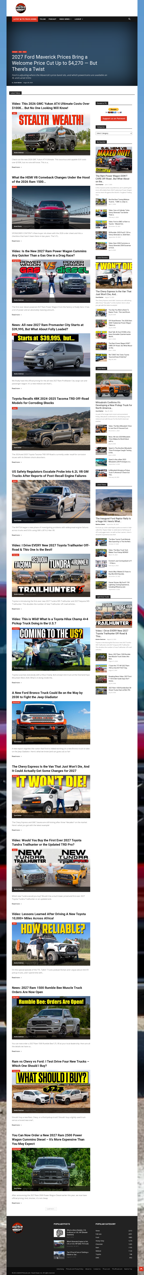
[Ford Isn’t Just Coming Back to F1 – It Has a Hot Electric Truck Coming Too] (101, 564)
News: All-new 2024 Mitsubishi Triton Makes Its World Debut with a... (119, 439)
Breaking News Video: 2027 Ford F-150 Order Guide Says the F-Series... (120, 679)
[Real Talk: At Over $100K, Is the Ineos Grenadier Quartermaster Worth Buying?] (101, 335)
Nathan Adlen (100, 524)
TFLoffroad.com (117, 1269)
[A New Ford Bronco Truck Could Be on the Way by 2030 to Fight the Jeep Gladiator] (51, 722)
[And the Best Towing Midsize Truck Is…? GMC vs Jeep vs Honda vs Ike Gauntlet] (101, 202)
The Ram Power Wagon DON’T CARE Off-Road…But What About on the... (112, 179)
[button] (129, 19)
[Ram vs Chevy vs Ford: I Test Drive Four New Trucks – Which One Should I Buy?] (51, 1091)
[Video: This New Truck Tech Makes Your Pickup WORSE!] (101, 553)
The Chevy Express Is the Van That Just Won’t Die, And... (113, 293)
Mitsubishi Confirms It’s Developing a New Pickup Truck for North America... (114, 405)
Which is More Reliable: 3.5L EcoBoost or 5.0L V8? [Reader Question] (77, 1232)
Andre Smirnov (19, 152)
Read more (16, 167)
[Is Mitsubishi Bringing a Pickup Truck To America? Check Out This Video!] (101, 473)
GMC (14, 113)
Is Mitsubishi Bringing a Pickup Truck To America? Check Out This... (119, 472)
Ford (20, 52)
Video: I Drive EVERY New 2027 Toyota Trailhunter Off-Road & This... (112, 633)
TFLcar (43, 19)
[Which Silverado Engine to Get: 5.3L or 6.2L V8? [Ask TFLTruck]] (59, 1244)
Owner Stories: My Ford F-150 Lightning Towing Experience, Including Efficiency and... (119, 585)
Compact (15, 52)
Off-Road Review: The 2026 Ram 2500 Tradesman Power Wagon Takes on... (120, 323)
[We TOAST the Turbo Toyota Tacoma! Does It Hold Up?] (101, 357)
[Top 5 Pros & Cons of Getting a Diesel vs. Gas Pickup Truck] (59, 1255)
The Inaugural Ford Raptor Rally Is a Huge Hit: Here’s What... (113, 520)
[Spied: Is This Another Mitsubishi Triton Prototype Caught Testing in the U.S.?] (101, 451)
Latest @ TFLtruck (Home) (25, 19)
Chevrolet (16, 1071)
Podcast (52, 19)
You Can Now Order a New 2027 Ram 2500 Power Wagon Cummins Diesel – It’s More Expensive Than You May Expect (48, 1139)
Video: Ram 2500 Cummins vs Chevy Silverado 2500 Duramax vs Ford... (120, 245)
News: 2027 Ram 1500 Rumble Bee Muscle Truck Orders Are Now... (119, 656)
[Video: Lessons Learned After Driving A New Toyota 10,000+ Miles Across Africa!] (51, 944)
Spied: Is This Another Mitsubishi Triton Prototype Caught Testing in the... (120, 450)
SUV (14, 923)
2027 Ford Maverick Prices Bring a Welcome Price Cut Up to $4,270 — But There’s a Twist (54, 63)
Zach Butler (18, 82)
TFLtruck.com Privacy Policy (74, 1269)
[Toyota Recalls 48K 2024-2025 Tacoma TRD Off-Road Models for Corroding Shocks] (51, 428)
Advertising (60, 1269)
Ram (14, 187)
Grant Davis (18, 226)
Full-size (15, 555)
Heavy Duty (16, 1149)
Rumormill (16, 702)
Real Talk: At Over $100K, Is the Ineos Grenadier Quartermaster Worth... (120, 334)
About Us (88, 1269)
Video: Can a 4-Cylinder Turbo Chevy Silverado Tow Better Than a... (119, 212)
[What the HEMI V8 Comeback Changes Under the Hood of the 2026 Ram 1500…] (51, 207)
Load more (50, 1209)
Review (15, 776)
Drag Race (16, 261)
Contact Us (96, 1269)
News (24, 52)
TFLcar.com (106, 1269)
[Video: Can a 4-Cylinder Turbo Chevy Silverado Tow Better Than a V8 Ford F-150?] (101, 213)
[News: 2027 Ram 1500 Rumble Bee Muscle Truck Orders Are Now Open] (51, 1017)
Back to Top (128, 1269)
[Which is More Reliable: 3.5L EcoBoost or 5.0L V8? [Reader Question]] (59, 1233)
